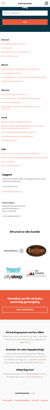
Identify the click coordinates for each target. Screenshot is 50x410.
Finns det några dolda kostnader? (13, 44)
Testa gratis (7, 400)
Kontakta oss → (39, 362)
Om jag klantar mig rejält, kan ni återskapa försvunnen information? (20, 107)
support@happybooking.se (12, 191)
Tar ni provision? (7, 48)
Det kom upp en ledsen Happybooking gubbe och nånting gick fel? (24, 157)
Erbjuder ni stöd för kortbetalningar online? (16, 122)
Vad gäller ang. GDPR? (9, 140)
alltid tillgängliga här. (34, 376)
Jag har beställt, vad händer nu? (12, 81)
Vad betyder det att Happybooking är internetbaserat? (20, 69)
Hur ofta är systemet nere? (10, 102)
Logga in (44, 400)
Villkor (35, 400)
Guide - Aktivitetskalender (10, 165)
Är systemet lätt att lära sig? (11, 73)
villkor (27, 342)
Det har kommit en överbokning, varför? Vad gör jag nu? (21, 153)
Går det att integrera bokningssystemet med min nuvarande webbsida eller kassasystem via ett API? (22, 127)
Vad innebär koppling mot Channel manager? (17, 136)
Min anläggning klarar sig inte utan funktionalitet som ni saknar (24, 77)
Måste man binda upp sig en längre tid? (15, 52)
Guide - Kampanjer (7, 161)
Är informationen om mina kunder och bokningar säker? (21, 98)
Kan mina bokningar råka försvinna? (14, 94)
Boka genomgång (25, 309)
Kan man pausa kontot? (9, 56)
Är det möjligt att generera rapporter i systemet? (18, 132)
